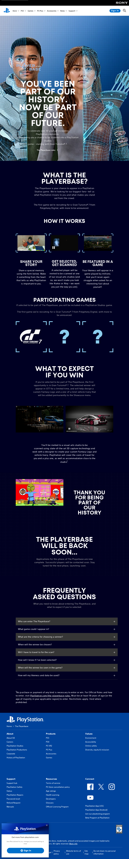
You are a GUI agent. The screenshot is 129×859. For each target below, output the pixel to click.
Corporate (11, 753)
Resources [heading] (51, 778)
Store (15, 11)
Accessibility (90, 741)
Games (30, 11)
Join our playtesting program (97, 813)
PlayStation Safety (14, 787)
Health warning (52, 795)
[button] (53, 247)
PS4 (47, 741)
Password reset (13, 798)
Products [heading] (51, 733)
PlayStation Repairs (15, 795)
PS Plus (40, 11)
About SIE (11, 738)
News (62, 11)
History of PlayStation (16, 757)
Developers (51, 798)
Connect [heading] (89, 778)
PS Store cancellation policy (58, 787)
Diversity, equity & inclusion (97, 749)
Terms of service (53, 783)
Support (72, 11)
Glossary (49, 802)
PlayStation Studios (15, 745)
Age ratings (51, 791)
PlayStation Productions (17, 749)
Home (9, 726)
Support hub (12, 783)
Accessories (51, 11)
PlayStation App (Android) (96, 809)
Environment (90, 738)
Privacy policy (57, 852)
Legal (49, 852)
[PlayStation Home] (7, 10)
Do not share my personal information (104, 852)
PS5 (22, 11)
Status (9, 791)
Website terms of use (73, 852)
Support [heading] (11, 778)
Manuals (10, 806)
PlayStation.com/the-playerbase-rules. (50, 695)
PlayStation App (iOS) (94, 806)
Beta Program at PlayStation (97, 817)
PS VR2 (49, 745)
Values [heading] (89, 733)
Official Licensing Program (57, 806)
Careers (10, 741)
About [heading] (10, 733)
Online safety (91, 745)
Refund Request (13, 802)
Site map (86, 852)
